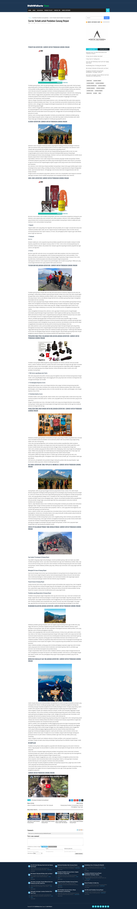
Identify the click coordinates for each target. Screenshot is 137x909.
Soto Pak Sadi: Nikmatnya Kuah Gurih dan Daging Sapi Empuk (97, 62)
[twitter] (93, 906)
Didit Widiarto (49, 906)
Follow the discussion (82, 830)
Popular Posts (104, 49)
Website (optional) (68, 848)
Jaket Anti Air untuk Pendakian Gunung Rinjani (33, 822)
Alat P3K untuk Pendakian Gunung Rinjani (94, 889)
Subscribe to (30, 853)
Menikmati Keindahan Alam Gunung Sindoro (67, 865)
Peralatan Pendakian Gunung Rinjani (40, 17)
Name (28, 848)
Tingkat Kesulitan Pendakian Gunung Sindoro (68, 881)
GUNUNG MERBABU (100, 83)
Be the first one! (47, 833)
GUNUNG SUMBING (100, 88)
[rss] (101, 906)
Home (29, 10)
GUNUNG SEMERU (102, 85)
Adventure (89, 80)
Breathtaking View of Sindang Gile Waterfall (96, 65)
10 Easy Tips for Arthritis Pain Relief (94, 56)
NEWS (34, 10)
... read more (49, 869)
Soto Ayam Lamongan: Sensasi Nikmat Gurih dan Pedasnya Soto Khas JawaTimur (97, 75)
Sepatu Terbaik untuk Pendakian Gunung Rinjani (48, 822)
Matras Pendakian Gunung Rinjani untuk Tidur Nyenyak (61, 822)
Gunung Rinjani (98, 90)
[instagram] (98, 906)
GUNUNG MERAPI (90, 83)
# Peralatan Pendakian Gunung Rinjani (40, 800)
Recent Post (92, 49)
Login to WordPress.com (52, 846)
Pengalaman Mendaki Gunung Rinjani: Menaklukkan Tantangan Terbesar (94, 71)
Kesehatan (40, 10)
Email (47, 848)
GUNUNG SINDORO (91, 88)
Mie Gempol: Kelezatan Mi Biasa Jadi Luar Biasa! (97, 68)
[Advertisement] (55, 35)
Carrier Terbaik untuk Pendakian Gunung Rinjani (76, 822)
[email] (103, 906)
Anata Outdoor (66, 10)
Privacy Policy (48, 10)
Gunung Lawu (90, 90)
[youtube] (106, 906)
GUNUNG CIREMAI (97, 80)
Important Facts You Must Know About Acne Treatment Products (96, 53)
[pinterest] (108, 906)
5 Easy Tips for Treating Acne (93, 59)
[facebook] (96, 906)
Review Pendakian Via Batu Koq (92, 882)
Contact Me (57, 10)
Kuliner (95, 93)
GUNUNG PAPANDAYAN (91, 85)
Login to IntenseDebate (44, 846)
